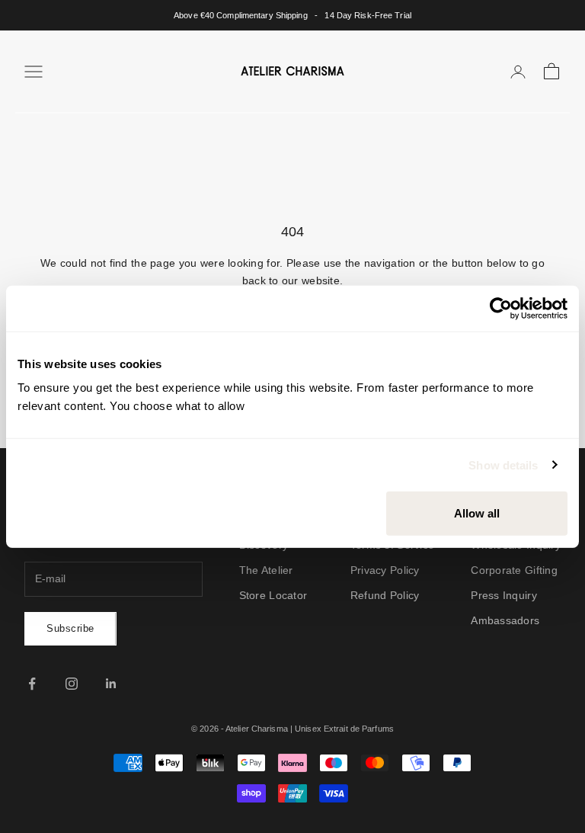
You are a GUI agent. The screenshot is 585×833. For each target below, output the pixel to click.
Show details (503, 464)
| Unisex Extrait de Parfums (342, 728)
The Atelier (266, 570)
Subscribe (70, 628)
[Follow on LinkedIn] (111, 683)
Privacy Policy (385, 570)
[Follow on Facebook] (32, 683)
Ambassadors (505, 620)
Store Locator (273, 595)
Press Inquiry (504, 595)
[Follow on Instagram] (71, 683)
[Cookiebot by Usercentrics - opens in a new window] (500, 307)
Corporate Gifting (514, 570)
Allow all (477, 513)
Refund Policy (385, 595)
